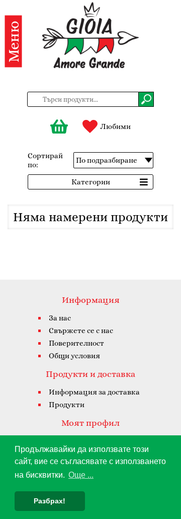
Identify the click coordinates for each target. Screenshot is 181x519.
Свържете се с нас (81, 330)
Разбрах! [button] (49, 501)
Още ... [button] (81, 475)
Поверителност (76, 343)
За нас (60, 317)
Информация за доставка (94, 392)
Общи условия (74, 355)
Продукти (66, 404)
